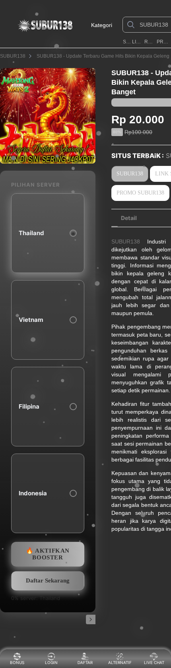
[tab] (128, 218)
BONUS (17, 662)
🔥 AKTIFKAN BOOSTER (48, 554)
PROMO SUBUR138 (163, 42)
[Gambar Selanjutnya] (90, 619)
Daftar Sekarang (48, 580)
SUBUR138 (126, 42)
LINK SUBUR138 (137, 42)
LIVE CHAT (154, 662)
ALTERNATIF (120, 662)
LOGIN (51, 662)
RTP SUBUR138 (149, 42)
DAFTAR (86, 662)
